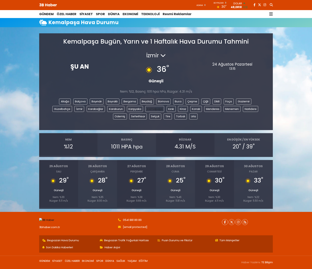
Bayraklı (113, 101)
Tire (167, 116)
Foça (228, 101)
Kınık (171, 109)
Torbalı (180, 116)
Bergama (130, 101)
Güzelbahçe (62, 109)
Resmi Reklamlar (177, 14)
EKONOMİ (130, 14)
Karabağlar (95, 109)
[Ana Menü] (271, 14)
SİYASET (86, 14)
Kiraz (183, 109)
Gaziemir (244, 101)
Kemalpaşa (154, 109)
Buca (178, 101)
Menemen (232, 109)
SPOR (100, 14)
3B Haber (48, 5)
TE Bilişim (267, 262)
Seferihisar (138, 116)
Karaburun (116, 109)
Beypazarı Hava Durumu (63, 240)
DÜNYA (114, 14)
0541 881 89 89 (132, 220)
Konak (196, 109)
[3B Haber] (77, 220)
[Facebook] (225, 222)
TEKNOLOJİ (150, 14)
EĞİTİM (143, 261)
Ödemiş (120, 116)
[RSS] (245, 222)
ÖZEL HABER (66, 14)
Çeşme (192, 101)
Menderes (212, 109)
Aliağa (65, 101)
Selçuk (155, 116)
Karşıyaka (135, 109)
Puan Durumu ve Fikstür (177, 240)
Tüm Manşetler (229, 240)
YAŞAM (131, 261)
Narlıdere (251, 109)
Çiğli (205, 101)
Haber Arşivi (112, 247)
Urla (193, 116)
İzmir (79, 109)
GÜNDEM (46, 14)
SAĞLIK (120, 261)
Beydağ (147, 101)
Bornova (163, 101)
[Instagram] (238, 222)
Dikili (217, 101)
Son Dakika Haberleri (59, 247)
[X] (232, 222)
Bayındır (97, 101)
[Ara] (271, 5)
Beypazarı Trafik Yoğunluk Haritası (126, 240)
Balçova (80, 101)
